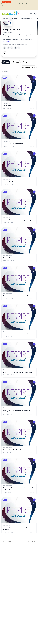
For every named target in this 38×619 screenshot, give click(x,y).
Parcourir (5, 18)
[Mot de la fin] (19, 93)
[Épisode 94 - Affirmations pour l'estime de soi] (19, 360)
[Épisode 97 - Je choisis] (19, 245)
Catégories (14, 18)
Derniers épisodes (26, 18)
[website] (4, 47)
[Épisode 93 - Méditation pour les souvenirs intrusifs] (19, 398)
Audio (17, 62)
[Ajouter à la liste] (31, 108)
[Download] (34, 108)
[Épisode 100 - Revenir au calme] (19, 131)
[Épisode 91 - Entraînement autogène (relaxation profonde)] (19, 476)
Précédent (8, 541)
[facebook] (8, 47)
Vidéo (27, 62)
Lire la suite (6, 41)
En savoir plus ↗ (19, 8)
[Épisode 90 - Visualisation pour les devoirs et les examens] (19, 516)
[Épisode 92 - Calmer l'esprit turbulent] (19, 438)
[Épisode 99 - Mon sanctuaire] (19, 169)
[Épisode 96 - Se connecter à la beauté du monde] (19, 284)
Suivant (30, 541)
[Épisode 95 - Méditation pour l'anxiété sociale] (19, 322)
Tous (7, 62)
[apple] (11, 47)
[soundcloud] (18, 47)
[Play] (34, 77)
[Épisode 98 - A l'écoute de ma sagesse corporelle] (19, 207)
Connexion (32, 13)
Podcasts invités (7, 8)
